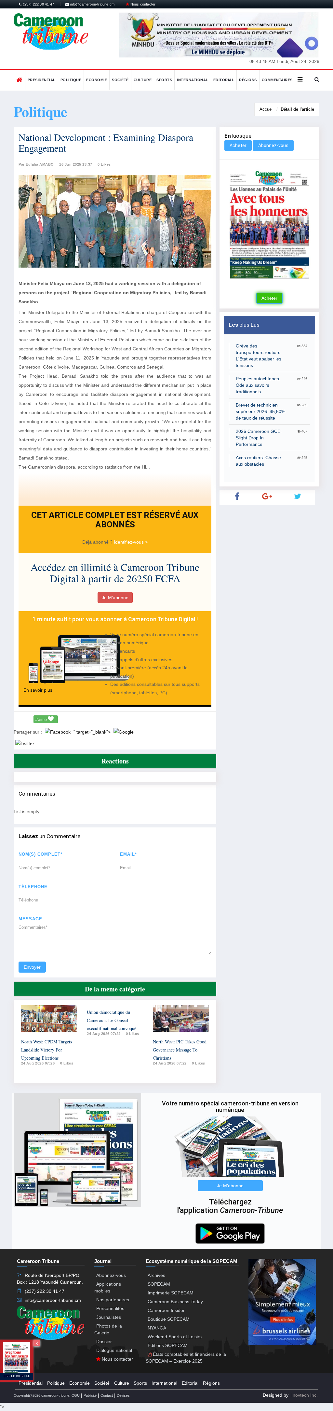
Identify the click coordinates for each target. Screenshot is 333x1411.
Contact (106, 1395)
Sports (164, 80)
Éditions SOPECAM (168, 1345)
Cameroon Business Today (175, 1301)
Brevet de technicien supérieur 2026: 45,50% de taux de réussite (260, 411)
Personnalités (110, 1308)
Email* (128, 854)
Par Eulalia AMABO (36, 164)
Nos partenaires (112, 1299)
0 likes (66, 1063)
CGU (76, 1395)
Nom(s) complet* (40, 854)
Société (120, 80)
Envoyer (32, 967)
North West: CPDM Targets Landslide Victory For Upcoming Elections (46, 1050)
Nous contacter (142, 4)
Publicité (90, 1395)
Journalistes (108, 1317)
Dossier (104, 1341)
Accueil (266, 109)
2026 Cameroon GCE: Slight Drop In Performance (259, 438)
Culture (143, 80)
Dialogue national (114, 1350)
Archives (156, 1275)
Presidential (42, 80)
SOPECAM (159, 1284)
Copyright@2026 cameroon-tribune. (42, 1395)
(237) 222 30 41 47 (38, 4)
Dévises (123, 1395)
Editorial (223, 80)
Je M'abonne (115, 597)
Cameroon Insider (166, 1310)
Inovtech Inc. (304, 1395)
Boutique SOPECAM (169, 1319)
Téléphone (33, 886)
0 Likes (104, 164)
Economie (96, 80)
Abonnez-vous (273, 145)
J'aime (41, 719)
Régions (248, 80)
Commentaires (277, 80)
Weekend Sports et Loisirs (175, 1336)
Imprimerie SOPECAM (170, 1292)
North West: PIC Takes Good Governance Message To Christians (179, 1050)
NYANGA (157, 1327)
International (192, 80)
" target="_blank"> (92, 732)
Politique (71, 80)
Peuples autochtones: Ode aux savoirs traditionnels (258, 385)
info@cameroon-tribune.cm (91, 4)
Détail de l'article (297, 109)
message (30, 918)
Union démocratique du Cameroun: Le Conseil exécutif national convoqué (111, 1020)
